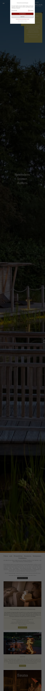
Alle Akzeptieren (22, 13)
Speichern (23, 16)
